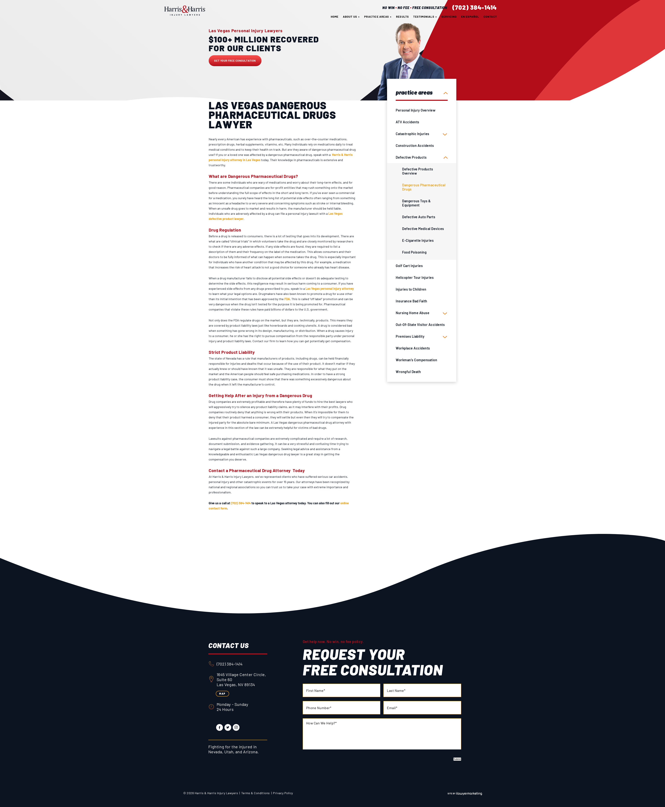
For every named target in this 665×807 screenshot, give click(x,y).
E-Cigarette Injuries (418, 240)
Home (335, 16)
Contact (490, 16)
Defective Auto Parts (418, 217)
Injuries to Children (411, 289)
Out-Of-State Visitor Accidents (420, 324)
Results (402, 16)
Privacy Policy (283, 793)
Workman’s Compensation (416, 360)
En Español (470, 16)
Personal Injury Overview (415, 110)
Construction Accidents (415, 145)
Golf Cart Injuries (409, 266)
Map (222, 693)
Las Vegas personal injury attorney (329, 288)
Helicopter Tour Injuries (415, 277)
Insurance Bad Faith (411, 301)
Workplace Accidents (413, 348)
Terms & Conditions (255, 793)
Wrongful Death (408, 372)
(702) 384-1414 (474, 7)
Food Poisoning (414, 252)
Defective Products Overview (417, 171)
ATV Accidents (407, 122)
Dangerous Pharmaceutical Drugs (423, 187)
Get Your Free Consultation (235, 60)
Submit (457, 759)
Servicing (449, 16)
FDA (287, 299)
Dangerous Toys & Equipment (416, 203)
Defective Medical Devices (423, 229)
